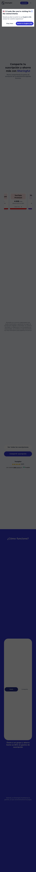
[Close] (32, 11)
